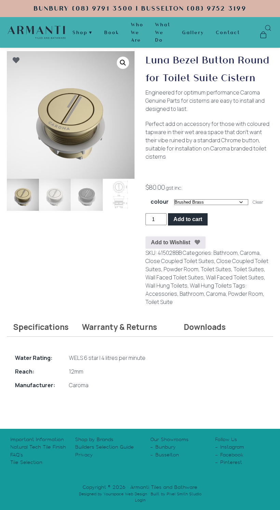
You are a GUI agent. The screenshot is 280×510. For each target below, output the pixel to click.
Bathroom (225, 253)
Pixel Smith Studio (184, 494)
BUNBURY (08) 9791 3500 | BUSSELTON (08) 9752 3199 (140, 8)
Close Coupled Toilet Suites (179, 261)
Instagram (232, 446)
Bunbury (165, 446)
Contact (228, 32)
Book (111, 32)
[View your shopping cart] (263, 35)
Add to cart (187, 219)
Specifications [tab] (41, 326)
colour (160, 201)
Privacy (84, 454)
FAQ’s (16, 454)
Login (140, 500)
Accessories (161, 293)
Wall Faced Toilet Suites (174, 277)
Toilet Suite (159, 302)
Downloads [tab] (205, 326)
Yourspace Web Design (125, 494)
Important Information (37, 439)
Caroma (250, 253)
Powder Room (181, 269)
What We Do (162, 32)
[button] (123, 63)
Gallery (193, 32)
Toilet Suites (216, 269)
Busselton (167, 454)
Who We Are (137, 32)
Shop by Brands (94, 439)
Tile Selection (26, 462)
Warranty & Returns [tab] (119, 326)
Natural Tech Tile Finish (38, 446)
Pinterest (231, 462)
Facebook (231, 454)
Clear (258, 202)
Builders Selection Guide (104, 446)
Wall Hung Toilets (166, 285)
